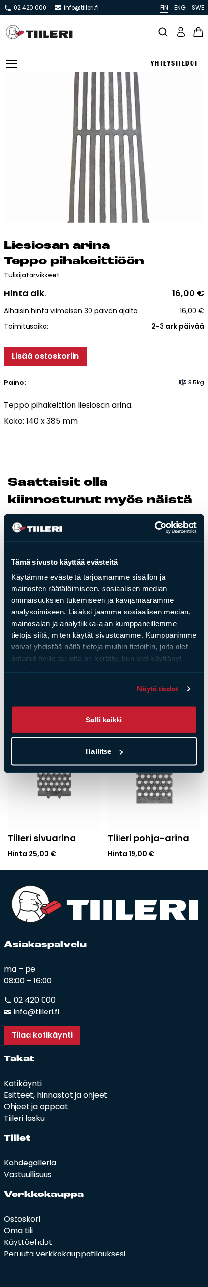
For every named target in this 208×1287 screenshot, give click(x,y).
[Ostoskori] (198, 32)
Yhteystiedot (174, 64)
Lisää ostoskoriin (45, 356)
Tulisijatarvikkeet (31, 275)
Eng (180, 7)
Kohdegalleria (30, 1162)
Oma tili (18, 1230)
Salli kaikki (104, 719)
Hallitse (98, 751)
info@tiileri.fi (81, 8)
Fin (164, 7)
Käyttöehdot (28, 1242)
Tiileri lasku (24, 1118)
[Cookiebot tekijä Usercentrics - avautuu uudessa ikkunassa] (154, 527)
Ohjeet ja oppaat (36, 1106)
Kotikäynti (23, 1083)
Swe (198, 7)
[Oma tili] (181, 32)
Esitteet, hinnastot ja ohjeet (55, 1095)
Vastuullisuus (28, 1174)
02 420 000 (30, 8)
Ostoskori (22, 1219)
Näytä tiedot (157, 689)
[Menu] (11, 64)
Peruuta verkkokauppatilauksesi (64, 1253)
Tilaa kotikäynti (42, 1035)
